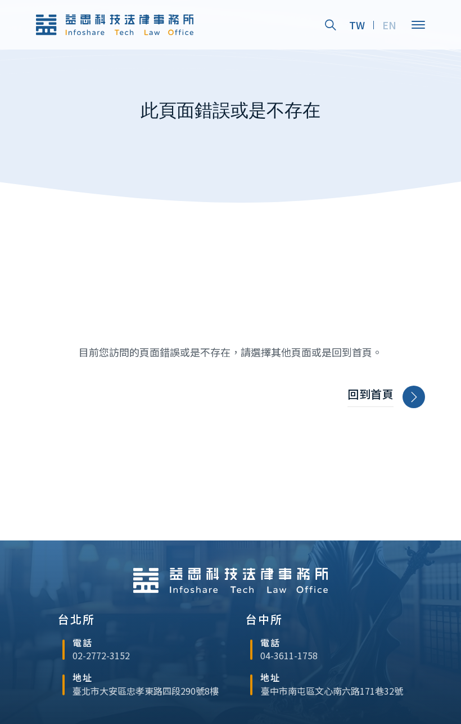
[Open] (418, 25)
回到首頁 (370, 394)
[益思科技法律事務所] (114, 24)
